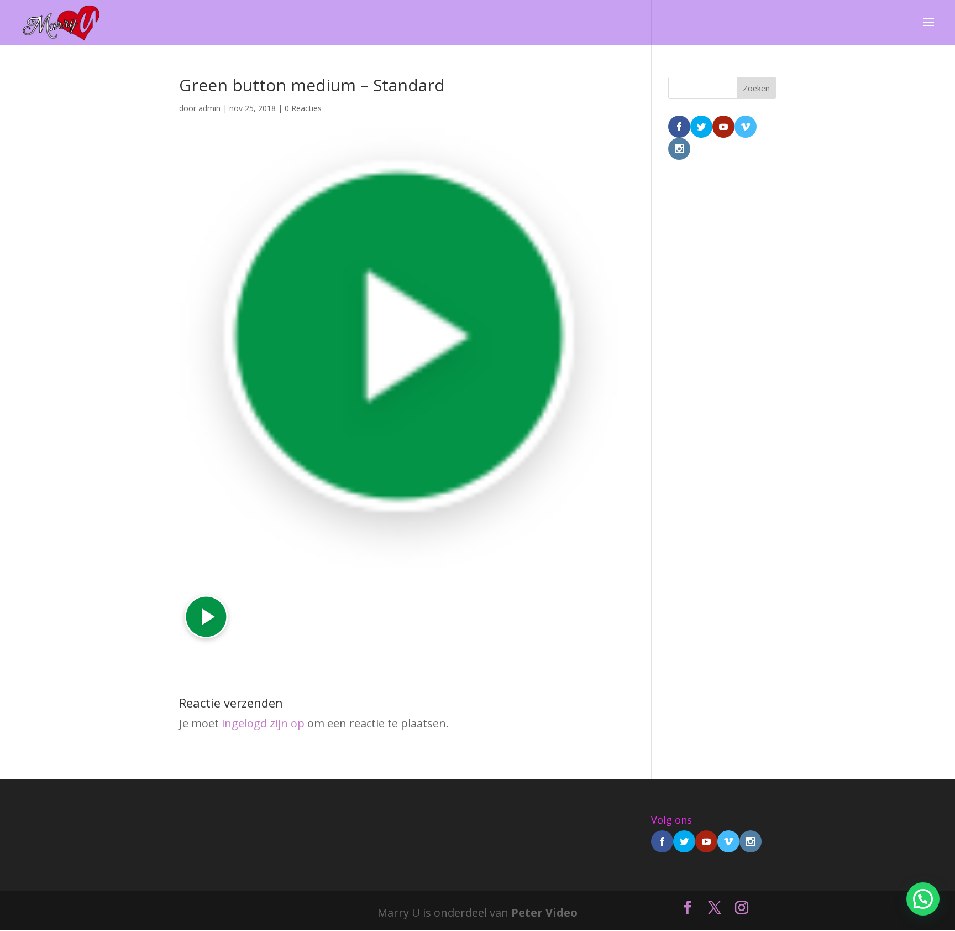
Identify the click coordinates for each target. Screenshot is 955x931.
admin (209, 108)
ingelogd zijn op (263, 723)
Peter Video (544, 912)
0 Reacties (303, 108)
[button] (923, 899)
